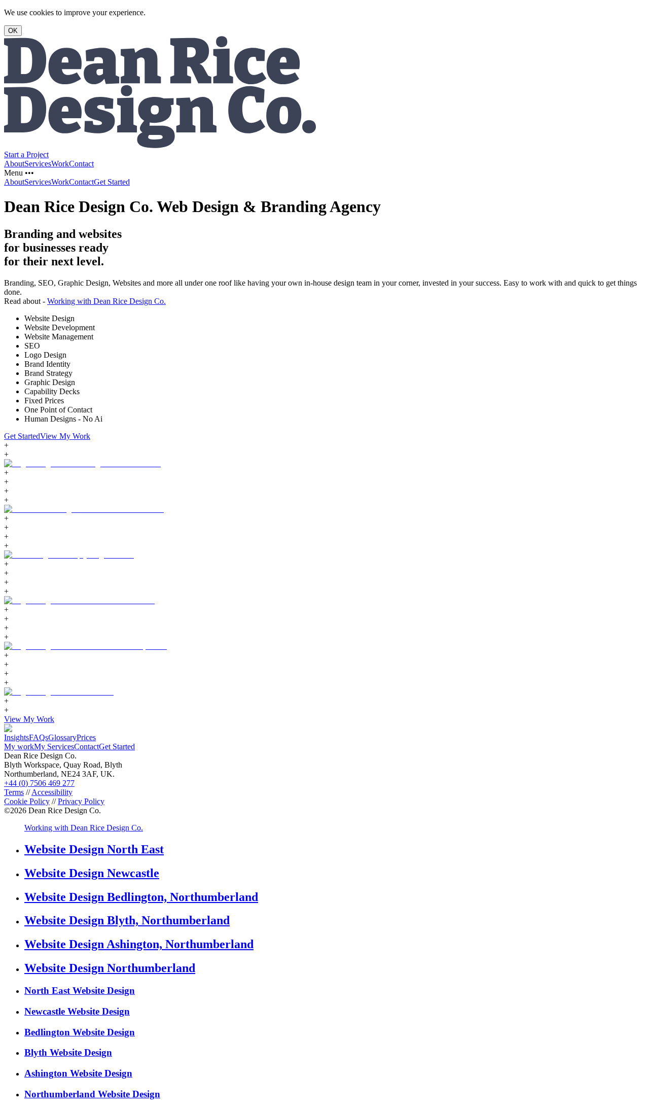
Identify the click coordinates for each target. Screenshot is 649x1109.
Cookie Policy (27, 801)
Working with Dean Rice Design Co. (106, 301)
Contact (81, 163)
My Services (54, 746)
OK (13, 30)
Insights (16, 737)
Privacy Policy (81, 801)
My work (19, 746)
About (14, 163)
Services (37, 163)
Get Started (112, 182)
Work (60, 163)
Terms (14, 792)
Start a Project (26, 154)
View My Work (65, 436)
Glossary (62, 737)
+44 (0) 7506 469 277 (39, 783)
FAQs (38, 737)
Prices (86, 737)
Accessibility (52, 792)
